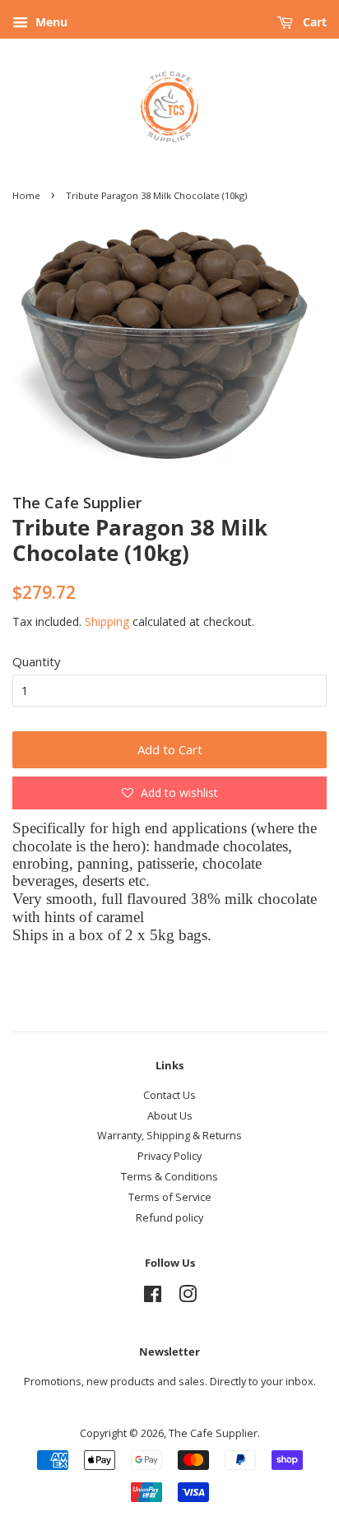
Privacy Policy (169, 1155)
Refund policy (169, 1217)
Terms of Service (169, 1196)
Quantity (36, 661)
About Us (170, 1115)
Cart (313, 22)
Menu (49, 22)
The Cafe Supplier (213, 1433)
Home (26, 195)
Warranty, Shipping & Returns (169, 1135)
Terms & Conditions (169, 1176)
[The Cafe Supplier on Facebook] (152, 1297)
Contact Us (169, 1094)
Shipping (107, 621)
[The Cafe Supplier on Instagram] (188, 1297)
